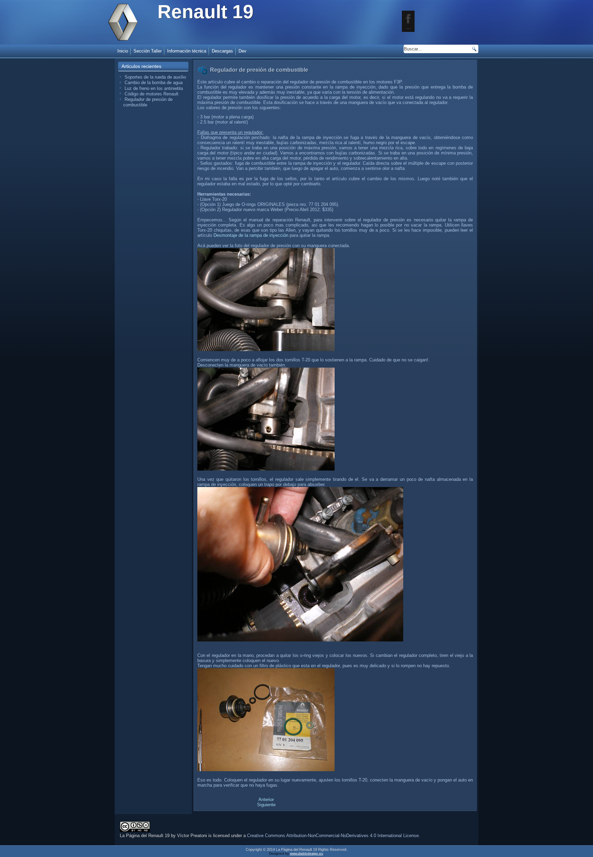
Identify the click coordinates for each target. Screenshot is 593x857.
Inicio (122, 51)
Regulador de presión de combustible (259, 70)
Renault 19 (206, 11)
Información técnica (186, 51)
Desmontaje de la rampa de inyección (250, 235)
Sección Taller (147, 51)
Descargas (222, 51)
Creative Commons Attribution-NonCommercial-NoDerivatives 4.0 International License (333, 835)
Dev (242, 51)
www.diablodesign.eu (306, 853)
